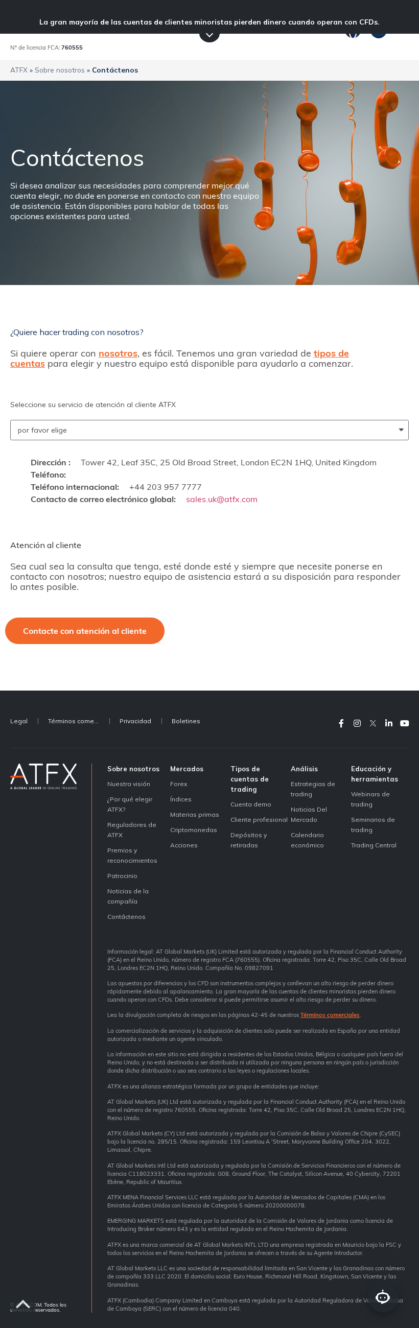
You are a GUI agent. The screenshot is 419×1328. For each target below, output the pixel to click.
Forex (178, 784)
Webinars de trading (370, 799)
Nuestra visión (128, 784)
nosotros (118, 353)
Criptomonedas (193, 830)
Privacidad (135, 721)
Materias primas (194, 814)
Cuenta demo (250, 804)
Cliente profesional (259, 819)
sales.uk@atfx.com (222, 499)
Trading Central (374, 845)
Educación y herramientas (374, 774)
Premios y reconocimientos (132, 855)
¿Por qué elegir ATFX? (129, 804)
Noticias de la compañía (128, 896)
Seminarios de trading (373, 825)
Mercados (186, 769)
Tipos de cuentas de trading (249, 779)
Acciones (184, 845)
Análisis (304, 769)
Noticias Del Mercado (309, 814)
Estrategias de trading (313, 789)
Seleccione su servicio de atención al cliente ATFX (93, 404)
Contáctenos (126, 916)
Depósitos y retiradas (248, 840)
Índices (181, 799)
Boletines (186, 721)
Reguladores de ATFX (131, 830)
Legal (19, 721)
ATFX (19, 69)
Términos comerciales (78, 721)
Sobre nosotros (60, 69)
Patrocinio (122, 876)
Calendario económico (307, 840)
